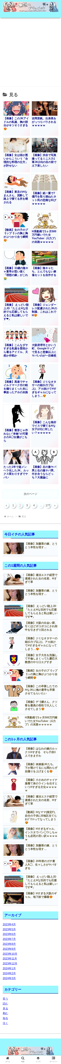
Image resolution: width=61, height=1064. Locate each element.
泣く (5, 1023)
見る (5, 1008)
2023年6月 (9, 934)
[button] (54, 584)
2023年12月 (10, 963)
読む (5, 1003)
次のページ (30, 493)
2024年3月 (9, 978)
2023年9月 (9, 948)
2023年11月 (10, 958)
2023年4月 (9, 924)
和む (5, 1013)
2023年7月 (9, 939)
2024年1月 (9, 968)
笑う (5, 998)
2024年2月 (9, 973)
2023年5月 (9, 929)
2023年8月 (9, 944)
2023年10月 (10, 953)
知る (5, 1018)
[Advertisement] (30, 51)
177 (48, 505)
